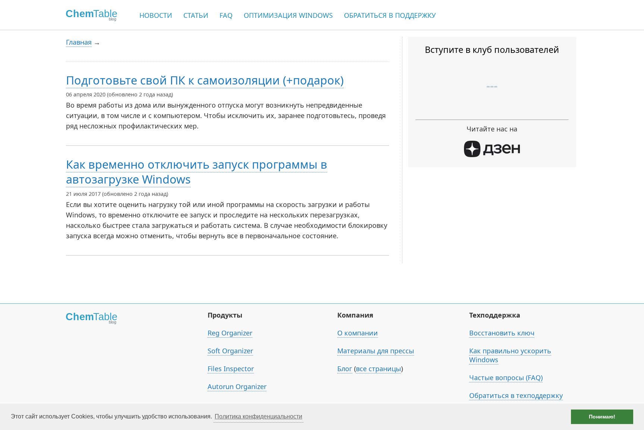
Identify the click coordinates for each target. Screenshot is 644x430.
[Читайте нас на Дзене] (492, 154)
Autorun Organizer (237, 386)
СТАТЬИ (195, 15)
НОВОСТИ (155, 15)
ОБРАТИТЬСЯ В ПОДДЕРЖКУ (390, 15)
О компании (357, 332)
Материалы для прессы (375, 350)
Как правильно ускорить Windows (510, 355)
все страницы (378, 368)
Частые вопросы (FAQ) (506, 377)
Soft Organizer (230, 350)
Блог (344, 368)
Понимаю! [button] (602, 417)
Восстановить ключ (501, 332)
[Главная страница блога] (89, 15)
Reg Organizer (230, 332)
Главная (79, 42)
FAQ (226, 15)
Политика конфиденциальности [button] (258, 416)
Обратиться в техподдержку (516, 395)
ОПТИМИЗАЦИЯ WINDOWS (288, 15)
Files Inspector (231, 368)
